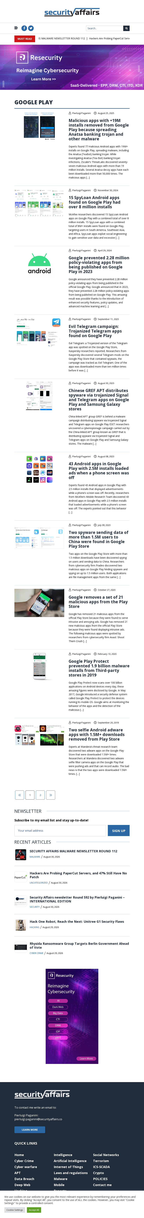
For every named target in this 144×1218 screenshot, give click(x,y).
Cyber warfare (25, 1167)
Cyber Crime (36, 953)
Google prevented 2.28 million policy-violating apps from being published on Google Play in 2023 (99, 264)
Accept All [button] (34, 1209)
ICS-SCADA (101, 1167)
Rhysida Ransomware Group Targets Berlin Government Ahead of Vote (79, 945)
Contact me (102, 1185)
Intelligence (63, 1155)
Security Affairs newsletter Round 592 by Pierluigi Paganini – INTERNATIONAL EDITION (77, 899)
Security (35, 906)
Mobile (59, 1185)
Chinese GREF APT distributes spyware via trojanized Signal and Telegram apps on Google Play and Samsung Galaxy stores (99, 400)
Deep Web (22, 1185)
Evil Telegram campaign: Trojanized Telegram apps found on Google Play (95, 331)
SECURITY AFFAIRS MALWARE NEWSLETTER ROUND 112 (44, 38)
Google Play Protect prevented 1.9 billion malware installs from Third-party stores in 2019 (99, 668)
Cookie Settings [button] (14, 1209)
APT (17, 1173)
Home (19, 1155)
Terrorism (101, 1161)
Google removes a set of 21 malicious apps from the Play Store (98, 601)
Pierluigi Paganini (81, 113)
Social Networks (106, 1155)
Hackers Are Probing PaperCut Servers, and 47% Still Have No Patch (78, 875)
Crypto (98, 1173)
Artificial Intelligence (70, 1161)
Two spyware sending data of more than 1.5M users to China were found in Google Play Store (98, 539)
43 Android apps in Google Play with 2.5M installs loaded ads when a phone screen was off (99, 470)
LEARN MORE (30, 1129)
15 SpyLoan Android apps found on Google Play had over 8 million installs (94, 202)
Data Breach (24, 1179)
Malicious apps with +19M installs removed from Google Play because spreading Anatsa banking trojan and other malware (99, 130)
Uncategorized (39, 882)
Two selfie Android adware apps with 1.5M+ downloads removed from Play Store (97, 734)
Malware (35, 856)
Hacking (34, 927)
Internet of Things (68, 1167)
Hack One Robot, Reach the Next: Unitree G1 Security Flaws (77, 921)
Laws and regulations (71, 1173)
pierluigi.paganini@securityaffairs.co (38, 1119)
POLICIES (100, 1179)
